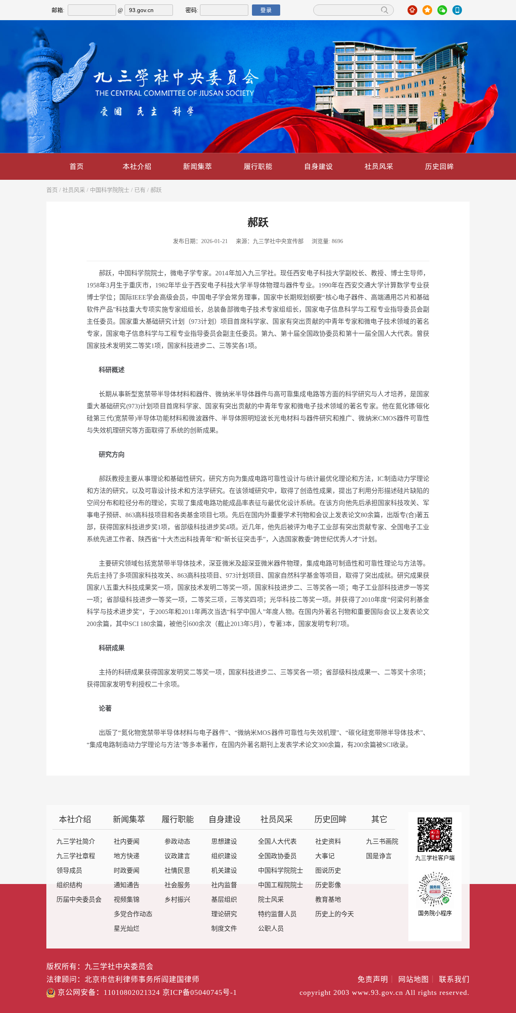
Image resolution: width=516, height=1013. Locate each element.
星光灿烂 (126, 929)
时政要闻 (126, 870)
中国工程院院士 (280, 885)
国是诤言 (379, 856)
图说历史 (328, 870)
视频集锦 (126, 900)
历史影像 (328, 885)
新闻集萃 (197, 166)
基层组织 (224, 900)
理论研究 (224, 914)
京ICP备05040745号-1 (199, 993)
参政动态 (177, 841)
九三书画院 (382, 841)
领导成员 (69, 870)
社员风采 (378, 166)
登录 (266, 10)
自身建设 (318, 166)
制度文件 (224, 929)
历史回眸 (439, 166)
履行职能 (258, 166)
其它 (379, 820)
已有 (140, 190)
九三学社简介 (75, 841)
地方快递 (126, 856)
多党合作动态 (133, 914)
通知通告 (126, 885)
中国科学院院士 (109, 190)
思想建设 (224, 841)
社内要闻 (126, 841)
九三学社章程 (75, 856)
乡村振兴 (177, 900)
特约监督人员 (277, 914)
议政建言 (177, 856)
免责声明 (377, 980)
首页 (76, 166)
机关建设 (224, 870)
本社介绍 (137, 166)
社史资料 (328, 841)
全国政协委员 (277, 856)
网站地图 (417, 980)
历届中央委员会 (79, 900)
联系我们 (454, 980)
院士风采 (271, 900)
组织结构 (69, 885)
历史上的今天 (334, 914)
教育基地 (328, 900)
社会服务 (177, 885)
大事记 (325, 856)
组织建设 (224, 856)
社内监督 (224, 885)
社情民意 (177, 870)
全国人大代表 (277, 841)
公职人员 (271, 929)
